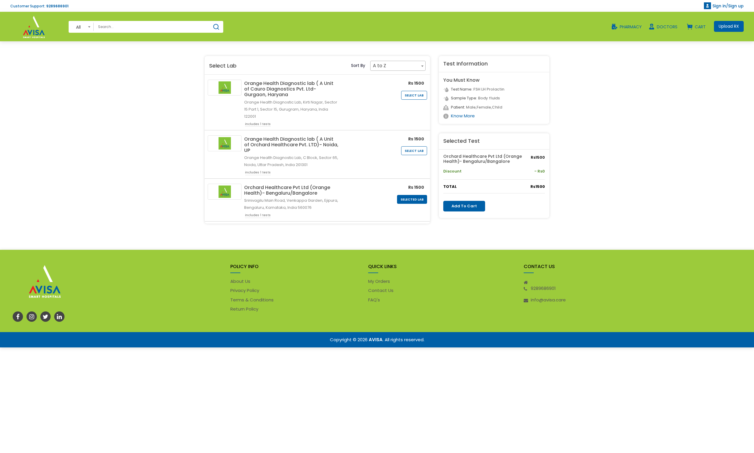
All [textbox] (78, 27)
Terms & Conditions (252, 300)
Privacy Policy (244, 290)
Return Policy (244, 309)
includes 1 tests (258, 124)
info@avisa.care (548, 300)
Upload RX (729, 26)
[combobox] (81, 26)
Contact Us (380, 290)
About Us (240, 281)
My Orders (379, 281)
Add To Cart (464, 206)
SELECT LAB (414, 95)
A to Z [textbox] (379, 65)
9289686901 (57, 6)
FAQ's (374, 300)
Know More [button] (463, 116)
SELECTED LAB (412, 199)
